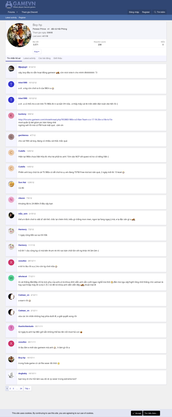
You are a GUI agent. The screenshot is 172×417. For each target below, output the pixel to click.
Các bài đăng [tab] (44, 58)
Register (22, 17)
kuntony (22, 113)
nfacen (21, 198)
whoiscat (22, 276)
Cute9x (21, 150)
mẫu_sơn (22, 213)
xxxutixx (22, 260)
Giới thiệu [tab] (58, 58)
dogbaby (22, 373)
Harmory (22, 229)
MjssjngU (22, 66)
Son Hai (22, 182)
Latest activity (11, 17)
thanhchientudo (26, 326)
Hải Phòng (62, 28)
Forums (11, 12)
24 (21, 388)
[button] (17, 12)
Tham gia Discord (30, 12)
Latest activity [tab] (29, 58)
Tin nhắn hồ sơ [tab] (13, 58)
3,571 (35, 44)
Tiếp (26, 388)
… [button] (17, 388)
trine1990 (22, 82)
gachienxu (23, 135)
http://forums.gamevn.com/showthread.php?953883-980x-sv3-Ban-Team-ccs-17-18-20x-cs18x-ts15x (65, 119)
